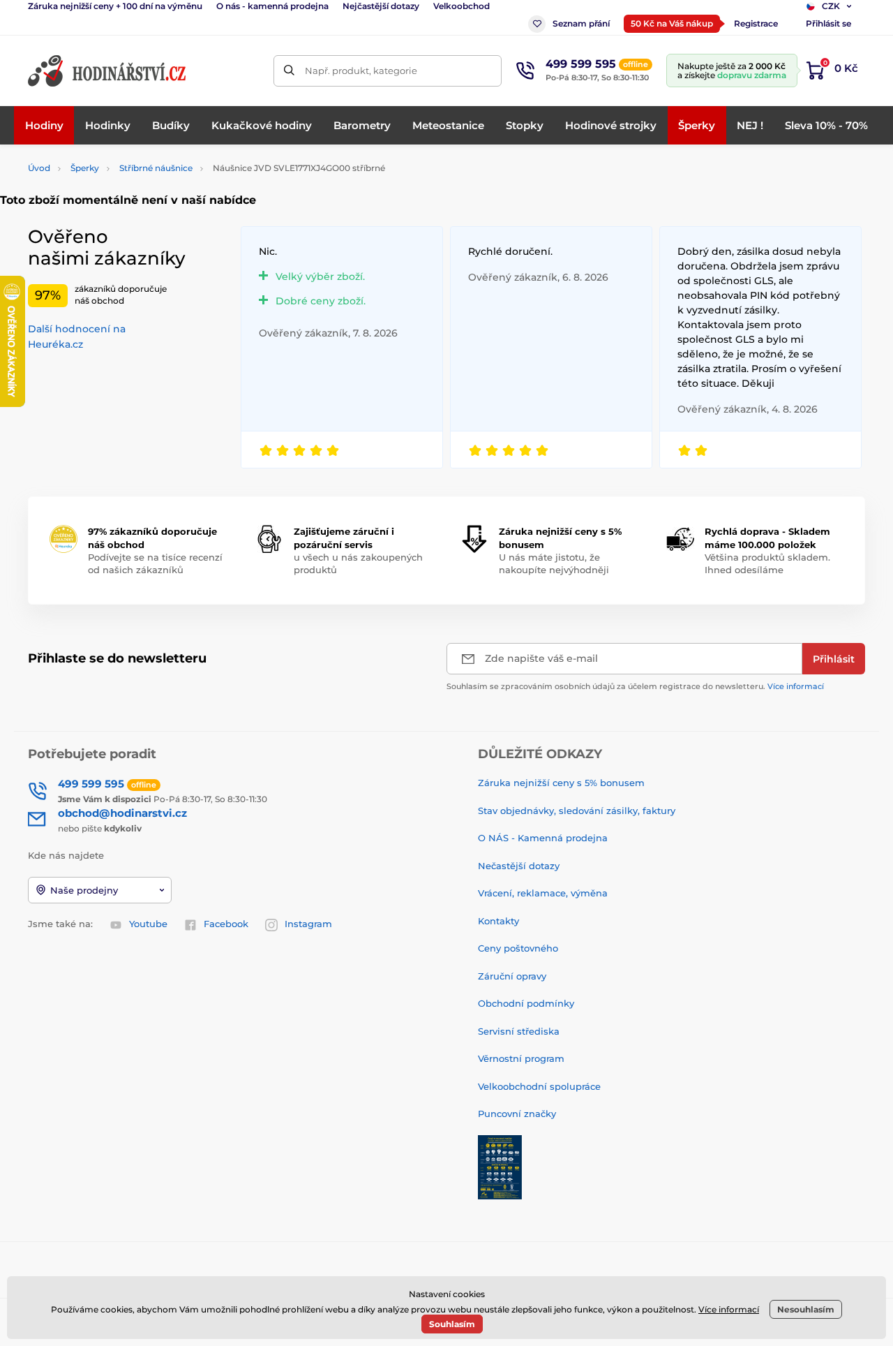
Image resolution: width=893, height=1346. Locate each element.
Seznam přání (581, 23)
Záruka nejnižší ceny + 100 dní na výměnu (115, 6)
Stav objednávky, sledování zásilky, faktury (576, 810)
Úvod (39, 168)
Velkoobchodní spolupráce (539, 1086)
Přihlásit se (828, 23)
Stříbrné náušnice (156, 168)
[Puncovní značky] (500, 1165)
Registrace (756, 23)
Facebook (226, 923)
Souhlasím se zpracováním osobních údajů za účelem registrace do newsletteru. (635, 686)
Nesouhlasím (805, 1309)
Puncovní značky (517, 1113)
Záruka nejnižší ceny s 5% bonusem (561, 782)
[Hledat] (289, 71)
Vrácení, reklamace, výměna (543, 892)
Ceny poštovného (518, 948)
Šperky (84, 168)
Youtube (148, 923)
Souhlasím (452, 1324)
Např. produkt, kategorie (361, 70)
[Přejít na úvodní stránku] (108, 71)
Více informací (795, 686)
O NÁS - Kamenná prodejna (543, 837)
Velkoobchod (461, 6)
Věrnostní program (521, 1058)
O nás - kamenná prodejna (272, 6)
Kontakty (498, 920)
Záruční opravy (512, 976)
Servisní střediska (519, 1031)
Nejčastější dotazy (381, 6)
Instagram (308, 923)
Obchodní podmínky (526, 1003)
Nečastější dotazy (519, 865)
